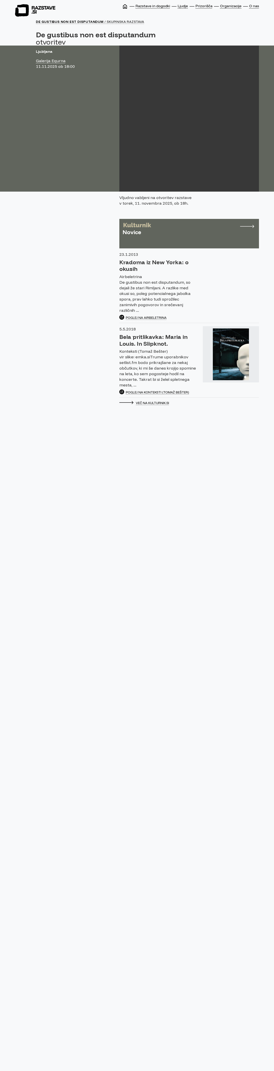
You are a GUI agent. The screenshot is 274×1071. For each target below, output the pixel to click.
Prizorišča (204, 6)
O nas (254, 6)
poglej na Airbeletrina (146, 318)
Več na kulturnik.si (152, 403)
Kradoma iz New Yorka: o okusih (154, 265)
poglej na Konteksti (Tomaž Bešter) (157, 392)
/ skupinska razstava (90, 22)
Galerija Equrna (51, 60)
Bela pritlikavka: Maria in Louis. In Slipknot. (153, 340)
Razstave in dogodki (153, 6)
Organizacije (231, 6)
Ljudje (183, 6)
